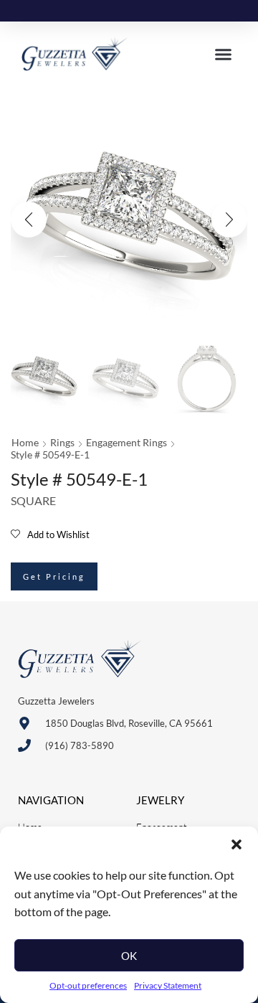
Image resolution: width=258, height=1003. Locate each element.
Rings (62, 442)
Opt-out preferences (88, 985)
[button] (236, 844)
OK (129, 955)
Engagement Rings (126, 442)
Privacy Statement (167, 985)
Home (25, 442)
